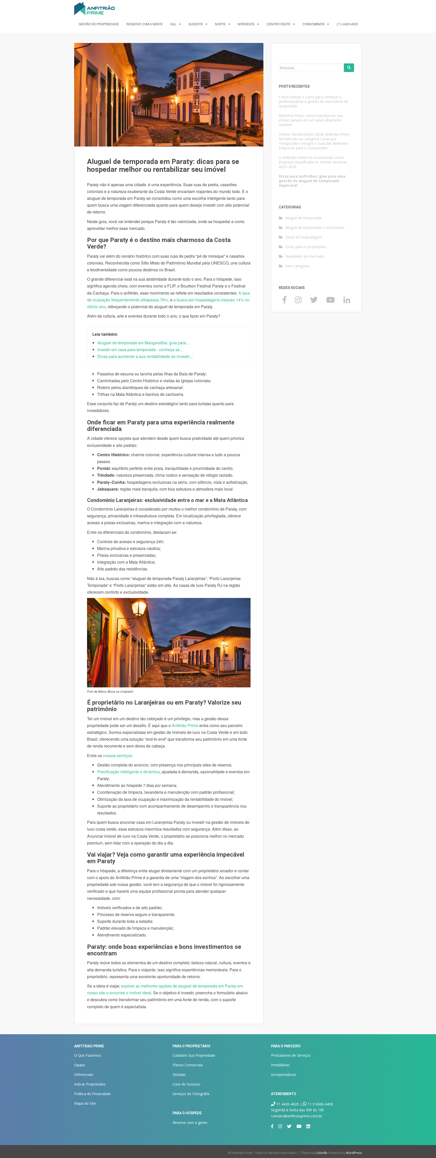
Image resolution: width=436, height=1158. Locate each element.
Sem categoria (297, 265)
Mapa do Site (85, 1103)
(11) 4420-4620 (347, 24)
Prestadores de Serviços (291, 1055)
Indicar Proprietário (89, 1084)
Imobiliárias (280, 1065)
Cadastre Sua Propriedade (194, 1055)
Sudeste (195, 24)
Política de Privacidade (92, 1093)
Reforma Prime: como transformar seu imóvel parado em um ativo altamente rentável (311, 120)
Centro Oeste (278, 24)
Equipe (79, 1065)
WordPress (354, 1153)
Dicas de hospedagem (303, 237)
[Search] (349, 67)
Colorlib (321, 1153)
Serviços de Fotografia (191, 1093)
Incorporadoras (283, 1074)
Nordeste (246, 24)
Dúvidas (179, 1074)
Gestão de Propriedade (99, 24)
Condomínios (313, 24)
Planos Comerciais (188, 1065)
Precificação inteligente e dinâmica (128, 772)
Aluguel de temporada (303, 217)
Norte (220, 24)
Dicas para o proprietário (305, 246)
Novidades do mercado (304, 256)
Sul (173, 24)
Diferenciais (83, 1074)
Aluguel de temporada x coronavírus (314, 227)
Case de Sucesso (186, 1084)
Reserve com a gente (144, 24)
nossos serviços (117, 755)
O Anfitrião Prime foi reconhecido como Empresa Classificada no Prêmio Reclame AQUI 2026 (313, 162)
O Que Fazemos (87, 1055)
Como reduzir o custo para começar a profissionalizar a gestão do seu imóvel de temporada (313, 101)
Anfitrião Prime (185, 725)
